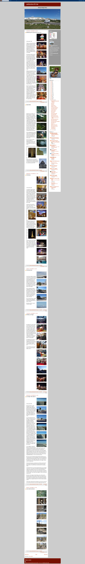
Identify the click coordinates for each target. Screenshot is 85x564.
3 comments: (45, 391)
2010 (51, 94)
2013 (51, 90)
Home (36, 554)
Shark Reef (28, 104)
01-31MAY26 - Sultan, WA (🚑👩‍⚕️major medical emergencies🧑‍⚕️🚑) (55, 142)
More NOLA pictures (54, 120)
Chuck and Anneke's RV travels (54, 46)
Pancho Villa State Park (54, 169)
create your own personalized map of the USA (31, 562)
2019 (51, 83)
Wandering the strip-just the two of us (33, 32)
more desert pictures (30, 488)
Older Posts (45, 554)
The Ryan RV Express (54, 140)
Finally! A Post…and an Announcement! (54, 173)
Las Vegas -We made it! (31, 396)
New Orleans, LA (53, 122)
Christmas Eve (29, 270)
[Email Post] (46, 102)
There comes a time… (54, 166)
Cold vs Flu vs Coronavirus (55, 151)
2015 (51, 88)
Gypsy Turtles (53, 171)
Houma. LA (52, 123)
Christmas (52, 104)
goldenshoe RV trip (32, 4)
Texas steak (53, 112)
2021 (51, 81)
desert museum (53, 111)
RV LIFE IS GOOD (54, 175)
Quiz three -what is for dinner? (55, 121)
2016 (51, 87)
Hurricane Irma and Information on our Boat (54, 163)
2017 (51, 86)
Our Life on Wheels (54, 168)
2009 (51, 95)
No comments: (43, 102)
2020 (51, 82)
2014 (51, 89)
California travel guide (46, 562)
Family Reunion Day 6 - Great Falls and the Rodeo (55, 147)
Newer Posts (27, 554)
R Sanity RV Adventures (55, 137)
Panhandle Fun (53, 127)
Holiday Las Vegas (30, 314)
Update (52, 188)
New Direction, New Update (55, 138)
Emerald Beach (53, 128)
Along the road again (54, 113)
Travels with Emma (54, 165)
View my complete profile (54, 53)
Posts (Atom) (31, 556)
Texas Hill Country (53, 114)
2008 (51, 96)
